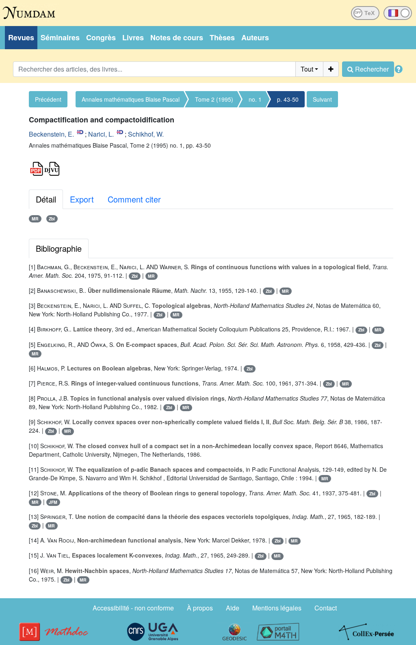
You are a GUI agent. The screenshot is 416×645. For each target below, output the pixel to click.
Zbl (52, 219)
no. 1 (255, 99)
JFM (53, 502)
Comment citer (134, 199)
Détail (46, 199)
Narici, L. (101, 134)
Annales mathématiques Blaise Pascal (131, 99)
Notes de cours (176, 37)
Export (82, 199)
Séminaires (60, 37)
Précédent (48, 99)
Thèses (222, 37)
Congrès (101, 37)
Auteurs (255, 37)
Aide (232, 607)
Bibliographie (59, 248)
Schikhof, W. (146, 134)
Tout (307, 69)
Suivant (322, 99)
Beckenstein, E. (51, 134)
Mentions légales (276, 607)
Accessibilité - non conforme (133, 607)
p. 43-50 (288, 99)
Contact (325, 607)
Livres (133, 37)
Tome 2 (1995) (214, 99)
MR (35, 219)
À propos (200, 607)
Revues (21, 37)
